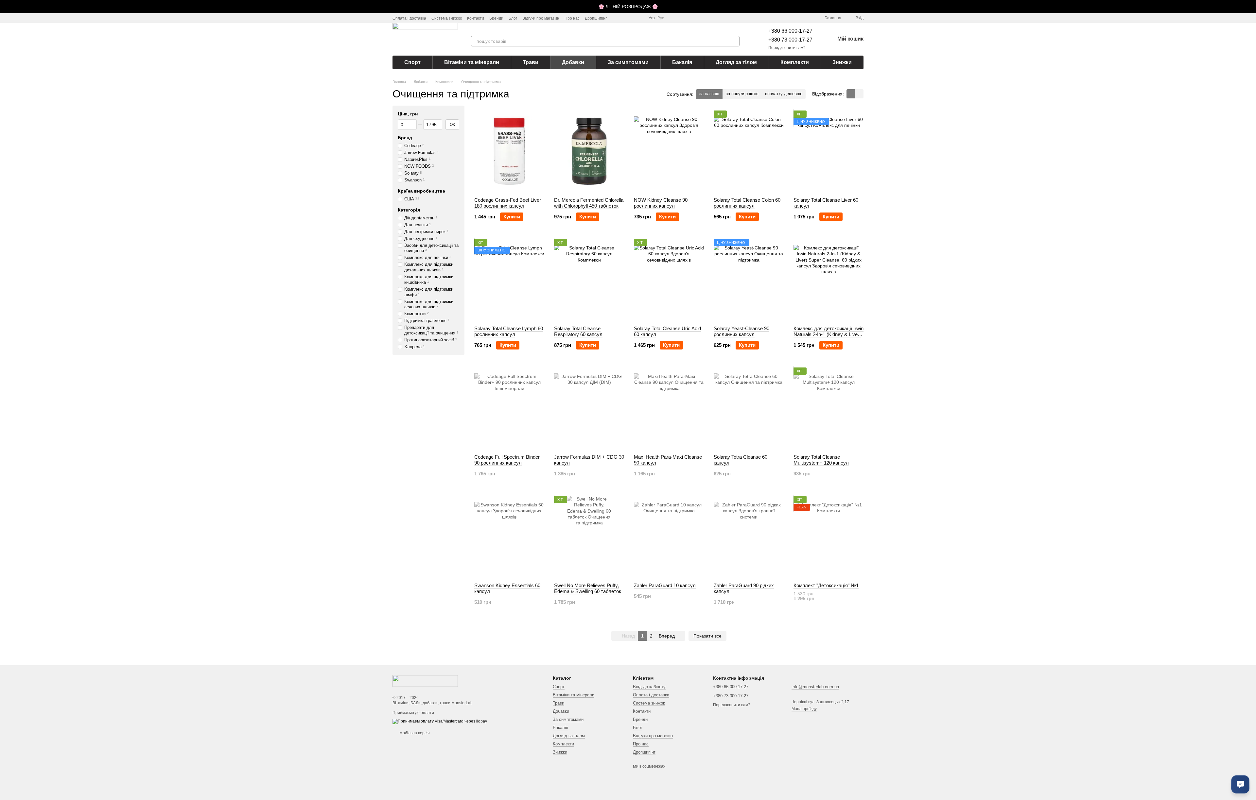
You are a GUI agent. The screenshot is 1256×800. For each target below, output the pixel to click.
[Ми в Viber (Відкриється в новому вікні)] (639, 18)
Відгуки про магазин (540, 18)
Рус (660, 18)
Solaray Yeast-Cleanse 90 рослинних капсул (741, 331)
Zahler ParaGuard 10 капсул (665, 585)
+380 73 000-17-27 (790, 40)
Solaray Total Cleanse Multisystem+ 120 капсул (821, 460)
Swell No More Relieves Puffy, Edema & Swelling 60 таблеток (587, 588)
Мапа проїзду (804, 708)
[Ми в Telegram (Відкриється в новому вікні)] (631, 18)
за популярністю (742, 93)
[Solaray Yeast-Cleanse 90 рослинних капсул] (749, 280)
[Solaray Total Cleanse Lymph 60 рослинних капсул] (509, 280)
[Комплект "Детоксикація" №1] (829, 537)
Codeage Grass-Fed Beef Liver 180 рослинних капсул (507, 203)
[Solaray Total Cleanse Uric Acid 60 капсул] (669, 280)
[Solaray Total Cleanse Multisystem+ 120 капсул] (829, 408)
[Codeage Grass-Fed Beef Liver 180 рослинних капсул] (509, 151)
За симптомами (628, 62)
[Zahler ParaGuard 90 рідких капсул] (749, 537)
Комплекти (794, 62)
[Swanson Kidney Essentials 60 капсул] (509, 537)
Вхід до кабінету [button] (649, 686)
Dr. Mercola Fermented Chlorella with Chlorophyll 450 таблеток (588, 203)
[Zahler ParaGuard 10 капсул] (669, 537)
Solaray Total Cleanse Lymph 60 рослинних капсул (508, 331)
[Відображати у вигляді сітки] (850, 93)
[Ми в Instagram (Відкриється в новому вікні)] (616, 18)
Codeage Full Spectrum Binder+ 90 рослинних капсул (508, 460)
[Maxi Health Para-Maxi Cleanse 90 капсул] (669, 408)
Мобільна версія (414, 733)
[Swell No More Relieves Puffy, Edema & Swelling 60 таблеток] (589, 537)
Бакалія (682, 62)
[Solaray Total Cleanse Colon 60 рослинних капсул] (749, 151)
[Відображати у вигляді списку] (859, 93)
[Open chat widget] (1240, 784)
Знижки (842, 62)
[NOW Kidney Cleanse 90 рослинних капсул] (669, 151)
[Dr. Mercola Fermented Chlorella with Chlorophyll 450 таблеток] (589, 151)
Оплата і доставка (409, 18)
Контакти (475, 18)
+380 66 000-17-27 (790, 31)
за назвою (709, 93)
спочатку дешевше (783, 93)
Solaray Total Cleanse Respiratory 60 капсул (578, 331)
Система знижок (446, 18)
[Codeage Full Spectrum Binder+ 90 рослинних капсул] (509, 408)
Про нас (572, 18)
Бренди (496, 18)
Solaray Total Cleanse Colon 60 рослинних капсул (747, 203)
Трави (530, 62)
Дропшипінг (596, 18)
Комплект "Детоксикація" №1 (826, 585)
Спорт (412, 62)
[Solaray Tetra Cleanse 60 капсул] (749, 408)
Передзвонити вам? (787, 47)
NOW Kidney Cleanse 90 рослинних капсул (661, 203)
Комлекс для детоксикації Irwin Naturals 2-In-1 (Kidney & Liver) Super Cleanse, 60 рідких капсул (829, 337)
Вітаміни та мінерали (471, 62)
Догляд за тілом (736, 62)
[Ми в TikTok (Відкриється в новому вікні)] (623, 18)
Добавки (573, 62)
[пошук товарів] (734, 41)
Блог (513, 18)
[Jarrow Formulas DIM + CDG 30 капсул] (589, 408)
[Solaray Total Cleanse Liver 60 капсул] (829, 151)
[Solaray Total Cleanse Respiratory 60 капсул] (589, 280)
